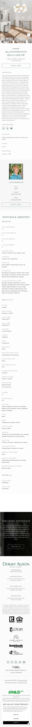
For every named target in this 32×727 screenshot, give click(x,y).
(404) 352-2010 (16, 570)
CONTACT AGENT (16, 204)
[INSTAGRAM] (7, 662)
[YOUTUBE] (24, 662)
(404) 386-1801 (16, 194)
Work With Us (16, 546)
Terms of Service (11, 682)
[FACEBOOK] (11, 662)
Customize (16, 718)
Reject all (16, 714)
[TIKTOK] (20, 662)
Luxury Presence (16, 672)
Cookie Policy (22, 682)
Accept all (16, 722)
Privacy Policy (22, 680)
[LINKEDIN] (16, 662)
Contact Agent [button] (16, 65)
